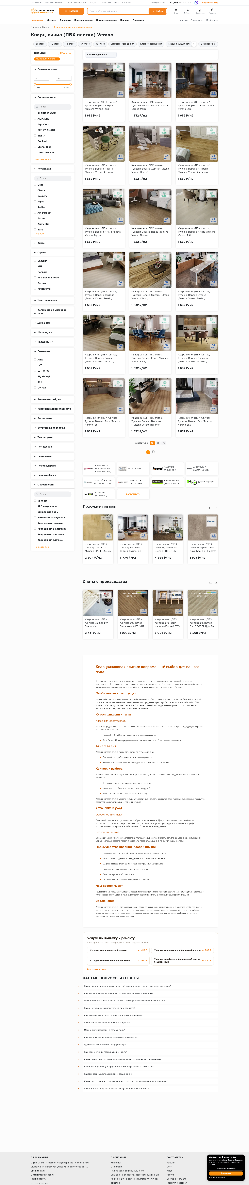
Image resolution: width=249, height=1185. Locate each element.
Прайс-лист (212, 20)
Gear (40, 185)
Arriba (41, 207)
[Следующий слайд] (216, 508)
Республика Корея (48, 278)
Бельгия (42, 261)
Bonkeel (42, 141)
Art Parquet (44, 213)
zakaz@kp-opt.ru (158, 2)
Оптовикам (36, 2)
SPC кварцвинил (47, 506)
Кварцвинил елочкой (50, 540)
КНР (40, 267)
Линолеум (65, 20)
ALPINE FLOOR (46, 113)
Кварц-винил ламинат (50, 523)
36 (158, 443)
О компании (105, 2)
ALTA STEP (43, 119)
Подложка (138, 20)
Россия (41, 283)
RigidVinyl (43, 377)
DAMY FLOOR (45, 153)
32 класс (54, 44)
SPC (39, 382)
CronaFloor (44, 147)
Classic (41, 191)
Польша (42, 272)
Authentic (43, 224)
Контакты (127, 2)
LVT (39, 365)
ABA (40, 360)
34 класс (85, 44)
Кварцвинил (37, 20)
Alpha (40, 202)
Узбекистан (44, 289)
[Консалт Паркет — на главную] (43, 11)
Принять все (226, 1173)
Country (42, 196)
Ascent (41, 219)
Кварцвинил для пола (179, 44)
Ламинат (51, 20)
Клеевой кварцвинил (151, 44)
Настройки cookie (217, 1177)
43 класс (100, 44)
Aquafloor (43, 125)
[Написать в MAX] (196, 2)
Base (40, 230)
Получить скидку (209, 2)
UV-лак (41, 388)
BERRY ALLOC (46, 130)
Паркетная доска (83, 20)
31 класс (40, 44)
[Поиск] (157, 11)
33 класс (69, 44)
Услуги (92, 2)
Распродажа (197, 20)
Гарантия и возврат (76, 2)
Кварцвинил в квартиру (51, 529)
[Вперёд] (194, 44)
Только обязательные (225, 1168)
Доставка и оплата (54, 2)
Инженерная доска (106, 20)
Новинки (183, 20)
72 (164, 443)
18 (152, 443)
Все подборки (208, 44)
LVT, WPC (43, 371)
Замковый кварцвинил (122, 44)
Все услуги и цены (96, 969)
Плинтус (124, 20)
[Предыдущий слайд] (210, 508)
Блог (116, 2)
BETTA (41, 136)
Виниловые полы (47, 512)
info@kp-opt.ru (46, 1175)
